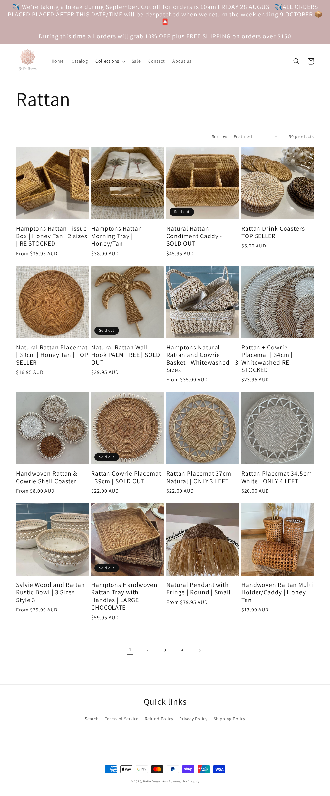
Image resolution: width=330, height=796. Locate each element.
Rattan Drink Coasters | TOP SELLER (274, 232)
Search (92, 718)
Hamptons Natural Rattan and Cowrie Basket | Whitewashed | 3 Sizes (202, 359)
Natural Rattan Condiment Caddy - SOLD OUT (194, 236)
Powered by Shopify (184, 781)
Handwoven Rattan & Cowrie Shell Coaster (46, 477)
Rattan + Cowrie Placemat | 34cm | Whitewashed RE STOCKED (267, 359)
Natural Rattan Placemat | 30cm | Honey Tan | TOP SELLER (52, 355)
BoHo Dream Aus (156, 781)
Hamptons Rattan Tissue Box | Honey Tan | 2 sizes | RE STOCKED (51, 236)
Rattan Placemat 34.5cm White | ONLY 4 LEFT (276, 477)
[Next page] (200, 650)
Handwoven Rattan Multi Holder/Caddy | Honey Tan (277, 592)
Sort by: (219, 136)
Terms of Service (122, 718)
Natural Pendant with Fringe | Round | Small (198, 588)
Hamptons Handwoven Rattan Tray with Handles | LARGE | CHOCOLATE (124, 596)
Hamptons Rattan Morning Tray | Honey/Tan (116, 236)
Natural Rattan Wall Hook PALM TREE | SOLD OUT (125, 355)
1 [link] (130, 649)
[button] (110, 61)
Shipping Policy (229, 718)
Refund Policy (159, 718)
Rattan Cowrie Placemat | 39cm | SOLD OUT (126, 477)
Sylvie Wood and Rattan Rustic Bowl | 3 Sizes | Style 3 (50, 592)
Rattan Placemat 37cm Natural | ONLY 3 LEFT (198, 477)
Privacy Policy (193, 718)
